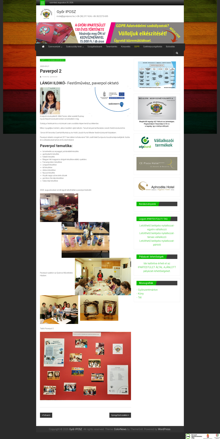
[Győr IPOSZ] (110, 32)
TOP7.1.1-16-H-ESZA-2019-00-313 (52, 60)
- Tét (139, 297)
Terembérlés (111, 46)
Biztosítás (170, 46)
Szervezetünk (54, 46)
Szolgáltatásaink (94, 46)
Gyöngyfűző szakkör (119, 415)
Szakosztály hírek (74, 46)
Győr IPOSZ (66, 11)
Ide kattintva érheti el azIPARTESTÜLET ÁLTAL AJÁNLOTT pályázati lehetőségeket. (157, 267)
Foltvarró (46, 415)
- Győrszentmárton (147, 289)
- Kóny (140, 293)
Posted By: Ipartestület (49, 77)
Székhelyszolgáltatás (152, 46)
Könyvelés (125, 46)
